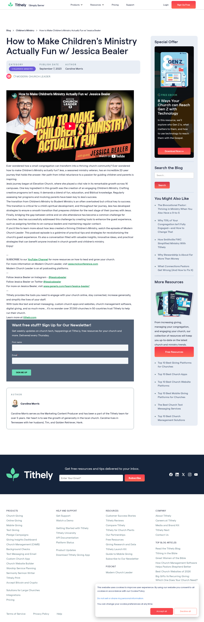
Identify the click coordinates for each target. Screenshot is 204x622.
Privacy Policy (41, 613)
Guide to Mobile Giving (119, 553)
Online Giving (14, 520)
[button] (77, 5)
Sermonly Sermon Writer (20, 572)
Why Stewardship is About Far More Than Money (175, 256)
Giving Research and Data (121, 544)
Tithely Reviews (115, 520)
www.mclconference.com (83, 263)
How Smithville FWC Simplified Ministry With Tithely (172, 243)
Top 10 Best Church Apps (172, 374)
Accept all (162, 611)
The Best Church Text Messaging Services (170, 406)
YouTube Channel (38, 259)
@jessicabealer (57, 277)
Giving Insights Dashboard (21, 539)
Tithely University (66, 532)
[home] (26, 4)
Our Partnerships (115, 534)
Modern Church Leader (119, 572)
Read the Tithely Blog (168, 548)
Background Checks (18, 549)
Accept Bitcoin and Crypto (21, 582)
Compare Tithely (115, 525)
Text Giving (12, 529)
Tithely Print (13, 577)
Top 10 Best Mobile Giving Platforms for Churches (173, 395)
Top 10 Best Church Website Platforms (174, 383)
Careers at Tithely (166, 520)
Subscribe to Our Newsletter (122, 558)
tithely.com (29, 317)
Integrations (13, 594)
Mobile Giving (14, 525)
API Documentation (67, 537)
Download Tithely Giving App (73, 554)
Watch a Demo (64, 520)
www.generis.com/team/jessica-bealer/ (66, 286)
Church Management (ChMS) (23, 544)
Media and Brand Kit (167, 525)
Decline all (185, 611)
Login (166, 4)
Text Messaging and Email (21, 553)
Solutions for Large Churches (23, 590)
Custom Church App (18, 558)
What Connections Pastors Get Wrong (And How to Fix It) (175, 268)
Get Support (63, 515)
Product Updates (66, 549)
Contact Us (162, 534)
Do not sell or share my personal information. (120, 598)
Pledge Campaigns (17, 534)
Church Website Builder (20, 563)
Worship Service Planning (21, 568)
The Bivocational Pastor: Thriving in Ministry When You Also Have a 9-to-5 (175, 208)
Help (59, 613)
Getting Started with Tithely (72, 528)
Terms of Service (16, 613)
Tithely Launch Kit (116, 549)
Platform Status (65, 542)
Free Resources (174, 351)
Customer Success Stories (121, 515)
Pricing (115, 4)
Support (130, 4)
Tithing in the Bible (166, 553)
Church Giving (14, 515)
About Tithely (163, 515)
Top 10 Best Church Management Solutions (171, 418)
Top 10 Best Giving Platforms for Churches (174, 364)
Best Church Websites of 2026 (173, 571)
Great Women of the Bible (171, 557)
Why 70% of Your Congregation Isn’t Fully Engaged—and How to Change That (172, 226)
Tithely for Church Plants (120, 529)
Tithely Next (162, 529)
